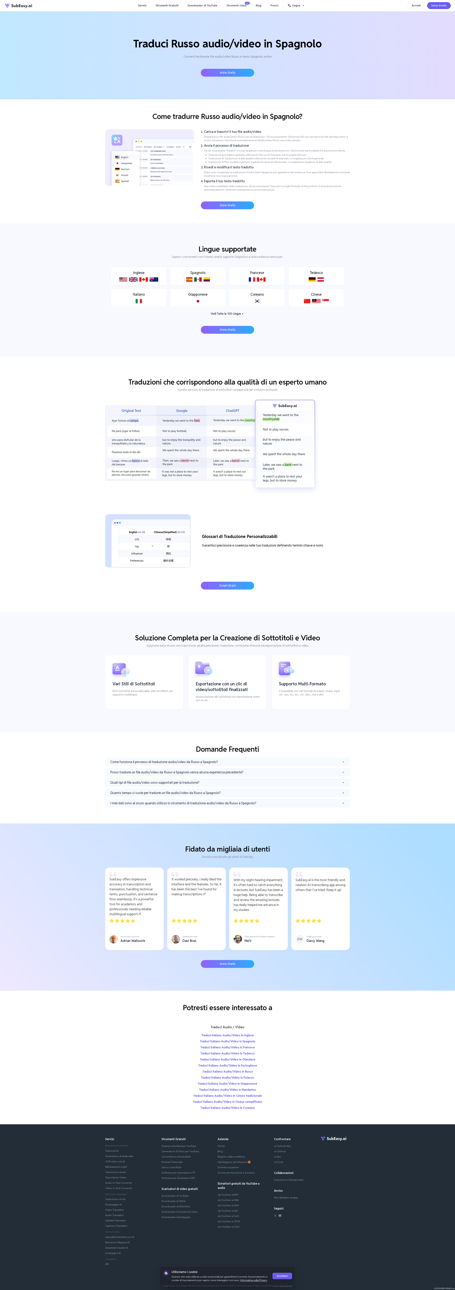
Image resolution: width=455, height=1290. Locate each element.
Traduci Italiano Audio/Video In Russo (227, 1071)
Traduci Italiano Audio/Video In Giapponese (227, 1084)
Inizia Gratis (438, 5)
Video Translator (114, 1209)
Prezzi (274, 5)
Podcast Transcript (172, 1162)
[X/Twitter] (275, 1216)
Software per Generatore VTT (178, 1172)
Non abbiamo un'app (286, 1197)
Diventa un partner (228, 1167)
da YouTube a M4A (228, 1200)
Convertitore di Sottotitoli (176, 1156)
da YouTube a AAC (228, 1210)
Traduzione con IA (115, 1199)
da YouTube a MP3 (228, 1194)
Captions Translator (116, 1225)
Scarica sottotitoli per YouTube (179, 1146)
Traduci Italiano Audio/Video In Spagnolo (227, 1041)
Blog (258, 5)
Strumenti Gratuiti (167, 5)
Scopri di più (227, 585)
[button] (296, 5)
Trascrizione (112, 1150)
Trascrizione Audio (115, 1172)
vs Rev (277, 1156)
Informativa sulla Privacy (253, 1280)
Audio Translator (114, 1215)
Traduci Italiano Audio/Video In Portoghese (227, 1065)
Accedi (416, 5)
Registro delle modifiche (231, 1156)
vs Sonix (278, 1162)
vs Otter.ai (280, 1151)
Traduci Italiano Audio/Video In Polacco (227, 1078)
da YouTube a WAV (228, 1205)
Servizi (142, 5)
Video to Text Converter (118, 1188)
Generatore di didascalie (119, 1156)
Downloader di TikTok (174, 1201)
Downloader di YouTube (202, 5)
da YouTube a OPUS (229, 1221)
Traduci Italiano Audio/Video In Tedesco (227, 1053)
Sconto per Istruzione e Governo (236, 1172)
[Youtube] (280, 1216)
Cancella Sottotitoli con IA (119, 1237)
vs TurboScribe (282, 1146)
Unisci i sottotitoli (171, 1167)
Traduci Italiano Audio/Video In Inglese (227, 1035)
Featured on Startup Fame (289, 1179)
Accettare (282, 1276)
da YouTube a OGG (229, 1226)
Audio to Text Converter (118, 1182)
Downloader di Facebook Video (180, 1211)
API (107, 1264)
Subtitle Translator (115, 1220)
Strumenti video (237, 4)
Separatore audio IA (116, 1247)
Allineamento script (116, 1166)
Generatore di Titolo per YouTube (180, 1151)
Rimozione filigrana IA (117, 1242)
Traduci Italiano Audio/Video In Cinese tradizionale (227, 1096)
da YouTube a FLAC (228, 1216)
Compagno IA (113, 1253)
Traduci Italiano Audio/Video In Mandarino (227, 1090)
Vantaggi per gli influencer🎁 (234, 1162)
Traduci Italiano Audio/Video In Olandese (227, 1059)
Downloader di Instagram (176, 1217)
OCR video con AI (115, 1161)
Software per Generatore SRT (178, 1178)
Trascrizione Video (115, 1177)
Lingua (296, 5)
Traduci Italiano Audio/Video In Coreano (227, 1108)
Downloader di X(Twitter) (176, 1206)
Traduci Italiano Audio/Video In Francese (227, 1047)
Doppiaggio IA (113, 1204)
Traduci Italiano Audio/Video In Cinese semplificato (227, 1102)
